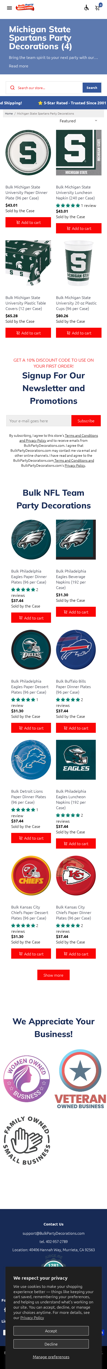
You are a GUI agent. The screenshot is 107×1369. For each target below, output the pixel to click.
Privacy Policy (32, 1317)
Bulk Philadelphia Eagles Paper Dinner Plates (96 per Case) (29, 576)
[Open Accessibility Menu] (86, 7)
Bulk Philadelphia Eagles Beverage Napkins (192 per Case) (71, 579)
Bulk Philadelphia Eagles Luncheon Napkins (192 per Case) (71, 799)
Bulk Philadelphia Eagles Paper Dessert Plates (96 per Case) (30, 686)
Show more (53, 975)
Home (9, 113)
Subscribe (86, 420)
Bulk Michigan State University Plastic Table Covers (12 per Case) (25, 303)
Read (13, 65)
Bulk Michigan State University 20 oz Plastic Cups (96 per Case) (76, 303)
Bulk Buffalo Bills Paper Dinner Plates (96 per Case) (73, 686)
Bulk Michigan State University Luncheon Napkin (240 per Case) (75, 192)
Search (92, 87)
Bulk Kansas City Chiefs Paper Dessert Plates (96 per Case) (29, 912)
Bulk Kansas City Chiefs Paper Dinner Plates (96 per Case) (73, 912)
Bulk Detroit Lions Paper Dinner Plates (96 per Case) (28, 796)
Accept (51, 1330)
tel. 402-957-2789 (54, 1241)
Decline (51, 1344)
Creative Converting (19, 180)
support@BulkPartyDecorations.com (54, 1233)
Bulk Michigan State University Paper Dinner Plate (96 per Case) (26, 192)
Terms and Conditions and (74, 460)
